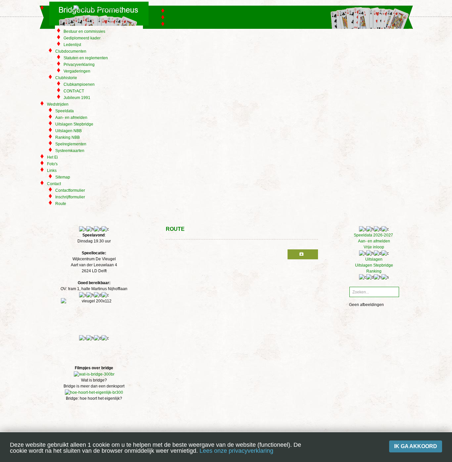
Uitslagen (374, 259)
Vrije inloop (374, 247)
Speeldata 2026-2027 (374, 235)
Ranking (374, 271)
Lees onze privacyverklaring (236, 450)
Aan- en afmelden (374, 241)
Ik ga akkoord (415, 446)
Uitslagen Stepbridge (374, 265)
